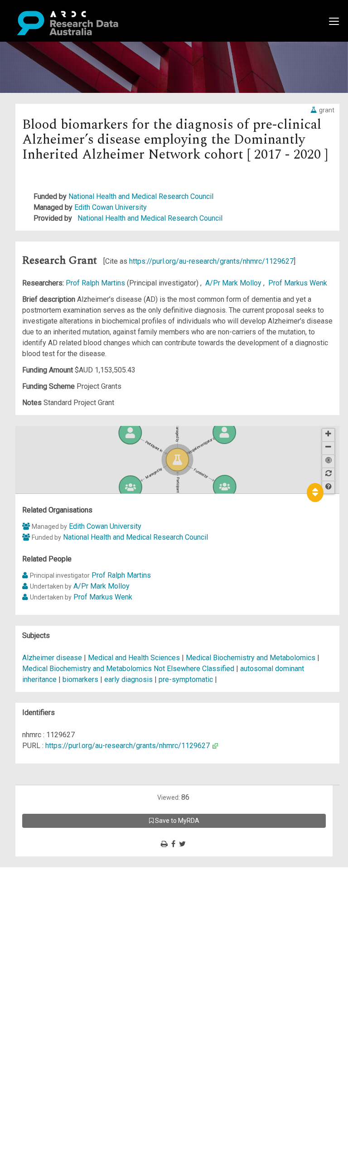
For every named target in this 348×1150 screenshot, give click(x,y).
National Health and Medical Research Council (140, 196)
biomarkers (80, 679)
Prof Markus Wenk (297, 283)
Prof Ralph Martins (96, 283)
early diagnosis (128, 679)
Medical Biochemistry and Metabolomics (251, 657)
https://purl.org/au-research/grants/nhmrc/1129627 (211, 261)
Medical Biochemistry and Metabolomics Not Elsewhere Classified (129, 668)
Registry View (50, 937)
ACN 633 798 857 (28, 992)
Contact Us (45, 894)
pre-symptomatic (186, 679)
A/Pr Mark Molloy (234, 283)
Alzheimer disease (52, 657)
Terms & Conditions (59, 954)
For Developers (52, 916)
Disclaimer (45, 905)
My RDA (41, 883)
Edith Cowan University (110, 207)
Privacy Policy (50, 965)
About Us (42, 872)
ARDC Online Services (63, 927)
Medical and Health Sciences (135, 657)
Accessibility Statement (66, 975)
